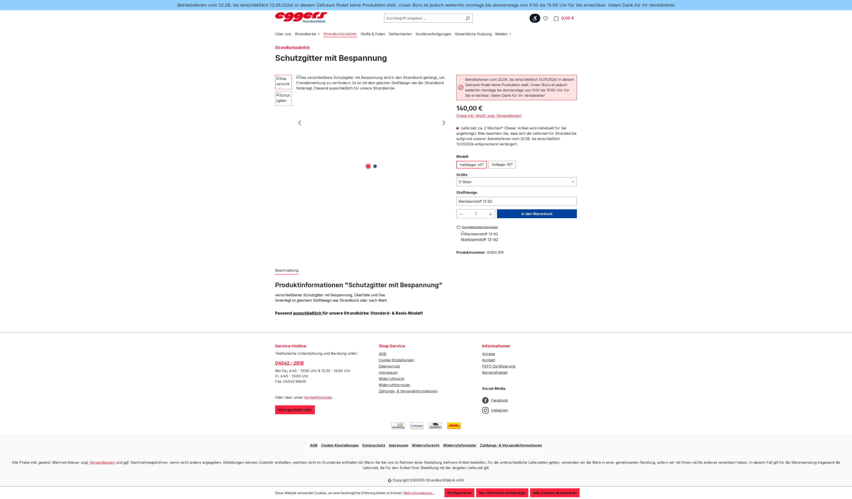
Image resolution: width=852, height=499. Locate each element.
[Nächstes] (444, 122)
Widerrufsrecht (391, 378)
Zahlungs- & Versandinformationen (408, 391)
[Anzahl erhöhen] (490, 213)
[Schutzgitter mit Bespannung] (371, 122)
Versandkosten (102, 462)
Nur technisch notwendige (502, 493)
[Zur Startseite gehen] (301, 17)
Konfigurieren (459, 493)
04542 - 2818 (289, 363)
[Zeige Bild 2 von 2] (375, 166)
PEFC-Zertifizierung (498, 366)
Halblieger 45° (472, 164)
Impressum (388, 372)
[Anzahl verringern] (461, 213)
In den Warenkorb (536, 214)
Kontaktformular (318, 397)
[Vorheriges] (299, 122)
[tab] (286, 271)
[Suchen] (467, 18)
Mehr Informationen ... (419, 493)
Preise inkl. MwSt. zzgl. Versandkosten (488, 115)
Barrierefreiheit (494, 372)
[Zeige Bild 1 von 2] (368, 166)
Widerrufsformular (394, 385)
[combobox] (423, 18)
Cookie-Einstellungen (396, 360)
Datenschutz (389, 366)
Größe (471, 174)
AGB (382, 354)
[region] (361, 122)
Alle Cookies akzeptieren (555, 493)
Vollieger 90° (502, 164)
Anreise (488, 354)
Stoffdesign (476, 192)
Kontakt (488, 360)
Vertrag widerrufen (295, 410)
